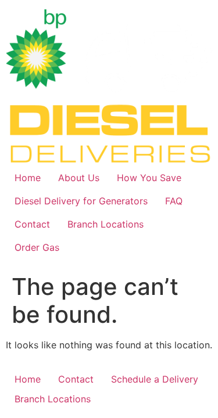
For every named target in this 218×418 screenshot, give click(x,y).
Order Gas (37, 247)
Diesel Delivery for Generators (81, 201)
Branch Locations (105, 224)
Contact (32, 224)
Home (28, 177)
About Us (78, 177)
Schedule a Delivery (154, 379)
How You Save (149, 177)
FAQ (174, 201)
